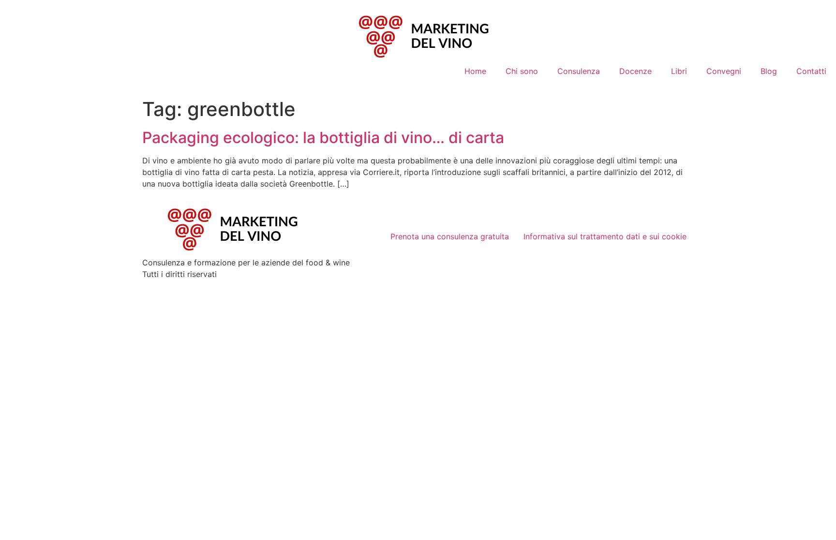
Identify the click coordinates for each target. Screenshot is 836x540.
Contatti (811, 71)
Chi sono (522, 71)
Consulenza (578, 71)
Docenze (635, 71)
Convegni (723, 71)
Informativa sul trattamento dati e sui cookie (605, 236)
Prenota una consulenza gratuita (449, 236)
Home (475, 71)
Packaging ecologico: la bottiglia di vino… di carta (323, 137)
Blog (769, 71)
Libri (679, 71)
